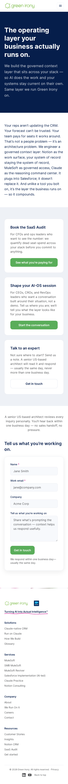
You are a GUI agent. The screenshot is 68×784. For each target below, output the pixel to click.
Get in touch (34, 383)
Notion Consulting (14, 685)
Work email (17, 480)
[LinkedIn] (24, 775)
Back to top (40, 775)
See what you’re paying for (34, 262)
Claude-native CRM (15, 628)
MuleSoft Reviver (14, 670)
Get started (11, 754)
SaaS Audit (10, 749)
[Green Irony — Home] (19, 6)
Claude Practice (13, 680)
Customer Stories (14, 734)
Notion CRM (11, 744)
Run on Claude (13, 633)
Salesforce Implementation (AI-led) (25, 675)
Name (14, 464)
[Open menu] (60, 6)
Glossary (9, 643)
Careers (9, 712)
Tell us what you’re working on (28, 513)
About (7, 702)
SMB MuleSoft (12, 665)
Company (16, 496)
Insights (9, 739)
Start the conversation (34, 325)
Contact (9, 717)
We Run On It (12, 707)
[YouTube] (30, 775)
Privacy (55, 769)
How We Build (12, 638)
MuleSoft (9, 660)
